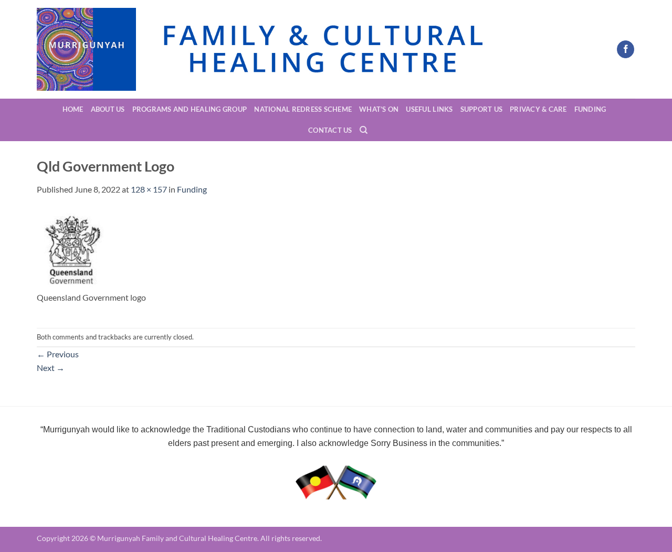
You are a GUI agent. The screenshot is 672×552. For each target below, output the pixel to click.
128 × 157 (149, 189)
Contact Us (330, 130)
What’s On (378, 109)
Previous (58, 354)
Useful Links (429, 109)
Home (72, 109)
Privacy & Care (538, 109)
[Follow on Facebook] (625, 49)
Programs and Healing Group (189, 109)
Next (51, 368)
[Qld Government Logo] (70, 248)
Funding (590, 109)
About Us (108, 109)
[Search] (364, 130)
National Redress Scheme (303, 109)
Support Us (481, 109)
